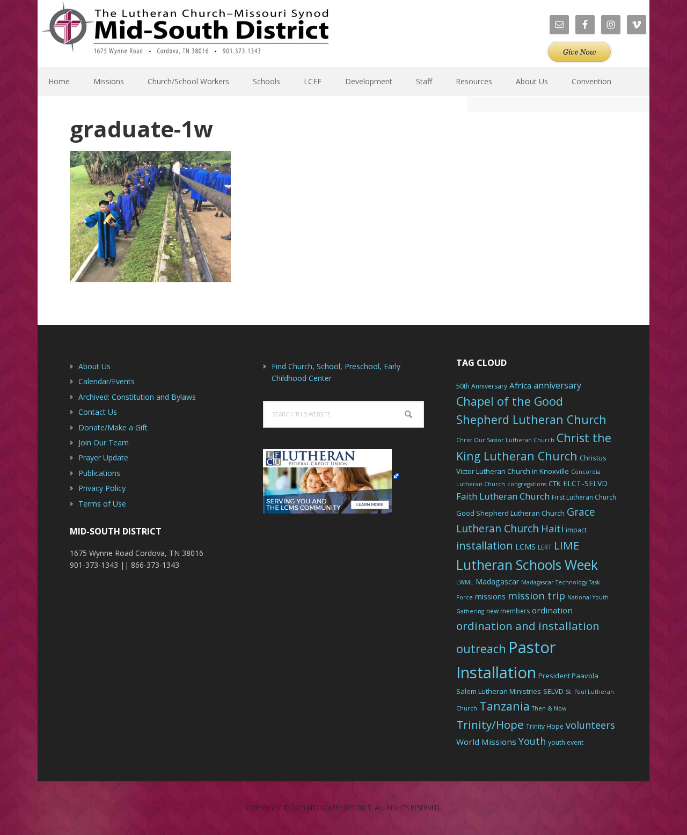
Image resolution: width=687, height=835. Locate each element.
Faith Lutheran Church (503, 496)
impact (576, 529)
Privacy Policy (102, 488)
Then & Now (549, 708)
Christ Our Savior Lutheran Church (505, 440)
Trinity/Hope (490, 724)
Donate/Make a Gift (113, 427)
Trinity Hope (545, 726)
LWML (464, 582)
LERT (545, 547)
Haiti (552, 528)
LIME (566, 545)
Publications (99, 473)
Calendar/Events (106, 381)
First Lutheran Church (584, 497)
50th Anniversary (481, 386)
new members (508, 611)
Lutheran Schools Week (527, 564)
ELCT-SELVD (585, 483)
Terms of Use (102, 504)
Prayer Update (103, 457)
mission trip (536, 596)
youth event (565, 742)
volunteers (590, 725)
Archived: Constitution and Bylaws (137, 397)
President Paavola (568, 675)
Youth (532, 741)
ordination (552, 610)
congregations (526, 484)
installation (484, 545)
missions (490, 596)
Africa (520, 385)
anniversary (557, 385)
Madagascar (497, 581)
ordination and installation (528, 625)
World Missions (486, 741)
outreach (481, 648)
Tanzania (504, 706)
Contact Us (97, 412)
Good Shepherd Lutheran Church (510, 513)
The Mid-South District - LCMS (185, 33)
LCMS (525, 546)
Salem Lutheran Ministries (498, 691)
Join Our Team (103, 442)
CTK (555, 483)
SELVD (553, 691)
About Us (94, 366)
